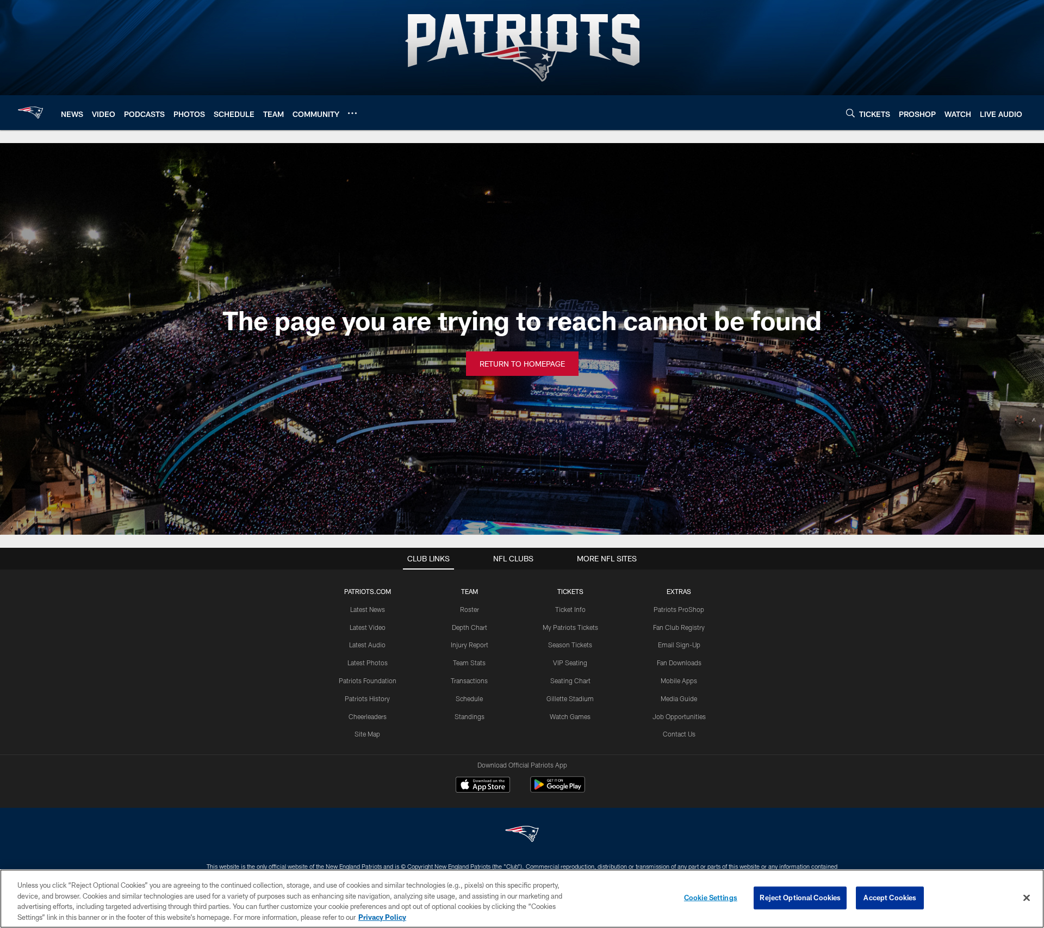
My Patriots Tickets (570, 627)
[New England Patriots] (522, 835)
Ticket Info (570, 609)
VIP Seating (570, 662)
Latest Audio (367, 644)
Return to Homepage (522, 363)
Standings (469, 716)
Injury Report (469, 644)
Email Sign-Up (679, 644)
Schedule (469, 698)
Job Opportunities (679, 716)
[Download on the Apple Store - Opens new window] (483, 786)
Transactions (469, 680)
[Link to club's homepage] (30, 113)
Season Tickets (570, 644)
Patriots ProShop (679, 609)
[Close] (1027, 898)
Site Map (367, 734)
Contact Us (679, 734)
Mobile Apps (679, 680)
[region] (522, 898)
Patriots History (367, 698)
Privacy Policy (382, 916)
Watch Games (570, 716)
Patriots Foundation (367, 680)
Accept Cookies (889, 897)
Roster (469, 609)
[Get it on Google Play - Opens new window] (557, 790)
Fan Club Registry (679, 627)
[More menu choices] (352, 113)
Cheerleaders (368, 716)
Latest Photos (367, 662)
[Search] (850, 113)
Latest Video (368, 627)
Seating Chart (570, 680)
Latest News (367, 609)
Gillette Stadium (570, 698)
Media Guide (679, 698)
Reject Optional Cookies (800, 897)
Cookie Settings (710, 897)
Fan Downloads (679, 662)
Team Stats (469, 662)
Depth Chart (469, 627)
